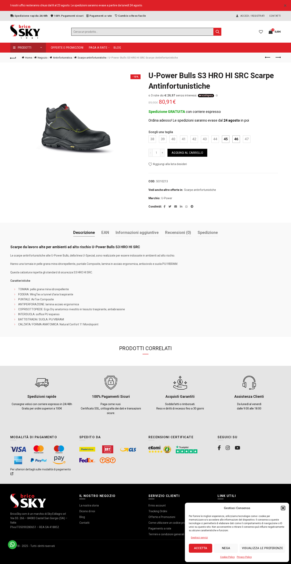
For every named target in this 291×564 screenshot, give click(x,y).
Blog (117, 47)
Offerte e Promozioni (67, 47)
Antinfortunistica (62, 57)
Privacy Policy (244, 557)
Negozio (43, 57)
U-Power (166, 198)
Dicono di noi (87, 511)
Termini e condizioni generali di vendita (172, 534)
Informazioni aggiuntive (137, 232)
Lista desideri (261, 32)
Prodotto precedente (268, 57)
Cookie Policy (227, 557)
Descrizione (84, 232)
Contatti (275, 15)
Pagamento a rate (159, 528)
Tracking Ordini (157, 511)
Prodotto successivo (278, 57)
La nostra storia (89, 505)
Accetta (200, 548)
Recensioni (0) (178, 232)
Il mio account (157, 505)
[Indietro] (13, 57)
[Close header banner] (285, 5)
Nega (226, 548)
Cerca (217, 32)
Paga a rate (98, 47)
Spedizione (208, 232)
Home (28, 57)
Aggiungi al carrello (187, 152)
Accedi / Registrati (252, 15)
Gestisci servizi (199, 537)
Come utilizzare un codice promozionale (173, 522)
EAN (105, 232)
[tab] (84, 232)
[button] (283, 508)
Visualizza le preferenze (262, 548)
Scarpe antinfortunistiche (92, 57)
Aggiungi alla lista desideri (170, 164)
